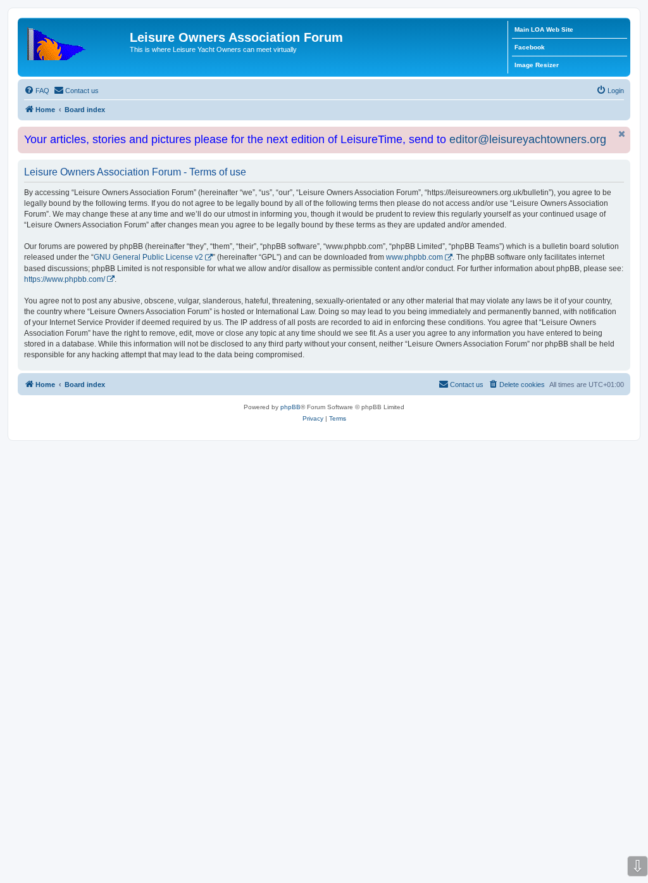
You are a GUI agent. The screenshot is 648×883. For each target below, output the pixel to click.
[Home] (75, 41)
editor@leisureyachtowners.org (527, 139)
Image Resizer (536, 64)
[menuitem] (36, 90)
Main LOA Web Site (543, 29)
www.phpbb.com (414, 257)
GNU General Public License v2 (148, 257)
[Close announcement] (622, 134)
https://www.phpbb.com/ (64, 279)
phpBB (290, 406)
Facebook (529, 47)
